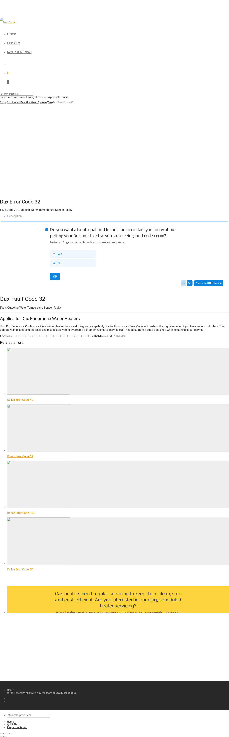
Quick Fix (13, 43)
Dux (50, 102)
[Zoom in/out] (11, 733)
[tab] (118, 216)
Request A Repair (19, 52)
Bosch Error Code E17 (21, 513)
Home (11, 34)
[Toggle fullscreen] (8, 733)
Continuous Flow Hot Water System (27, 102)
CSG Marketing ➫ (65, 692)
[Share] (4, 733)
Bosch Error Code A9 (20, 456)
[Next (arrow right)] (4, 736)
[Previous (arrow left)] (1, 736)
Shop (3, 102)
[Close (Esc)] (1, 733)
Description (14, 216)
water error (120, 335)
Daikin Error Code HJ (20, 399)
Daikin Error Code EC (20, 569)
